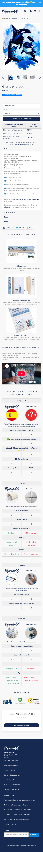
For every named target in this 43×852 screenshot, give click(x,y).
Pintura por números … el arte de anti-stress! (19, 800)
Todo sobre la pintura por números (16, 805)
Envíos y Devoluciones (12, 775)
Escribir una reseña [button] (21, 725)
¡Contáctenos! (9, 780)
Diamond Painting (10, 824)
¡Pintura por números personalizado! (16, 819)
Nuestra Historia (9, 770)
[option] (10, 77)
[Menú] (39, 11)
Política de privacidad (11, 789)
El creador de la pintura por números (17, 814)
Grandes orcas (25, 18)
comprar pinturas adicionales (29, 199)
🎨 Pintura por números (9, 18)
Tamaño (5, 102)
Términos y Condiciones (12, 785)
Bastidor (5, 109)
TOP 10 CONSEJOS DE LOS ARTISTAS (17, 810)
